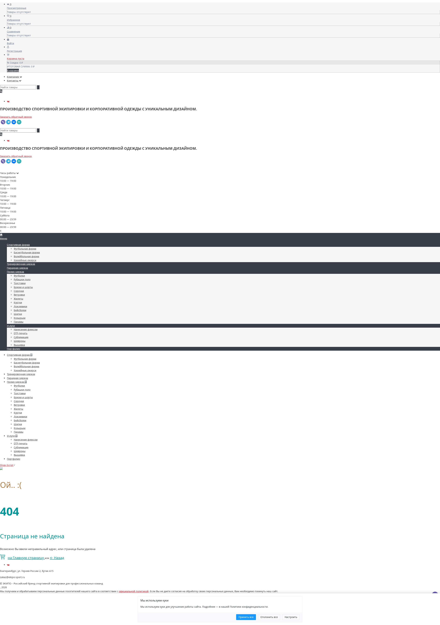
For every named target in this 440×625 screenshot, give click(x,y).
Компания (13, 76)
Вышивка (19, 345)
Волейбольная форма (26, 256)
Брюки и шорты (23, 287)
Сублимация (21, 337)
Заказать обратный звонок (16, 116)
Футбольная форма (25, 248)
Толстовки (20, 283)
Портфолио (13, 348)
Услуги (11, 325)
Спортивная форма (18, 244)
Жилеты (18, 298)
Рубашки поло (22, 279)
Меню (3, 238)
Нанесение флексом (25, 329)
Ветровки (19, 294)
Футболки (19, 275)
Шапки (18, 314)
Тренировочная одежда (21, 264)
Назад (57, 557)
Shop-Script (6, 465)
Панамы (18, 321)
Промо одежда (15, 271)
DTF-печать (20, 333)
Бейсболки (20, 310)
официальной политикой (133, 591)
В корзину (13, 70)
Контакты (13, 80)
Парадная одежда (17, 268)
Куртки (18, 302)
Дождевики (20, 306)
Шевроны (19, 341)
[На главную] (1, 234)
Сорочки (19, 291)
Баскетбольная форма (27, 252)
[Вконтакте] (8, 101)
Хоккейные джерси (25, 260)
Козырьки (19, 318)
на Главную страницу (26, 557)
